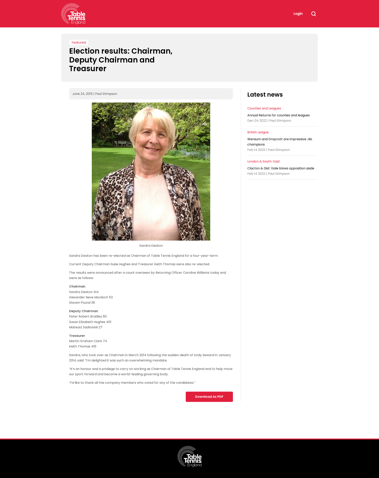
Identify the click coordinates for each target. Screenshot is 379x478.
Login (298, 13)
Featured (79, 42)
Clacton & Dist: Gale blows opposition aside (280, 168)
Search (313, 13)
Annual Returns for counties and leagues (278, 115)
